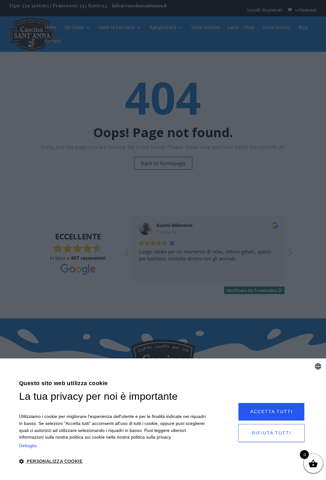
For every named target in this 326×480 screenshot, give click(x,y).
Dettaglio (28, 445)
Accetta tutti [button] (271, 411)
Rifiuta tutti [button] (271, 432)
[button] (112, 461)
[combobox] (318, 366)
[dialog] (163, 419)
